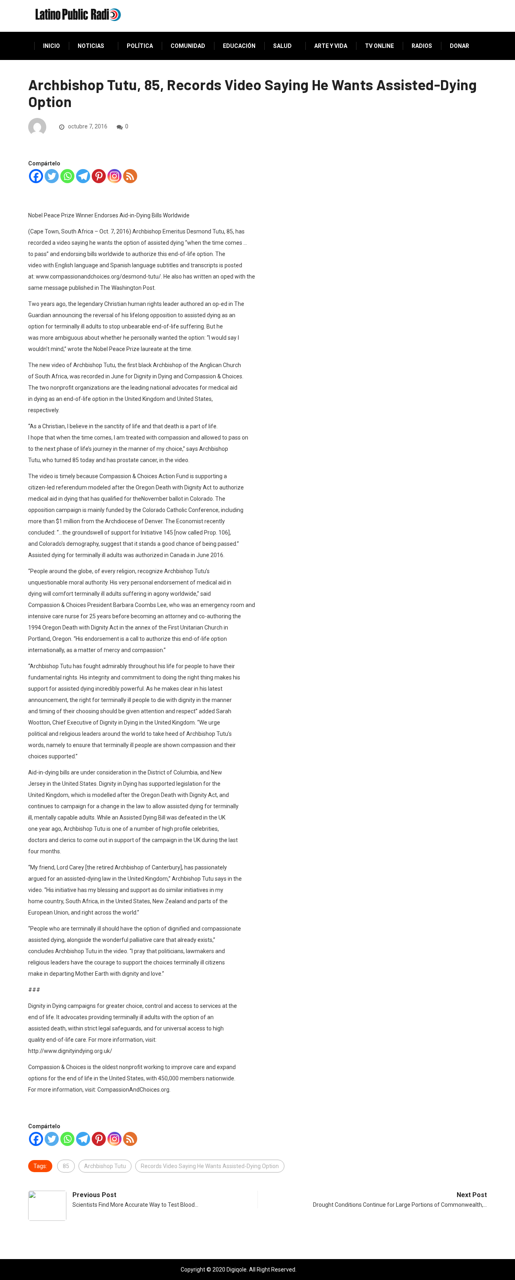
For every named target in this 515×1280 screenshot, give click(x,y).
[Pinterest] (99, 176)
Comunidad (188, 46)
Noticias (91, 46)
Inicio (51, 46)
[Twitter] (52, 176)
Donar (459, 46)
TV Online (379, 46)
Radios (422, 46)
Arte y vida (330, 46)
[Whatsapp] (67, 176)
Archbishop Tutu (105, 1166)
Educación (239, 46)
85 (66, 1166)
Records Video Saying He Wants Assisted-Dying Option (210, 1166)
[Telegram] (83, 176)
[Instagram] (114, 176)
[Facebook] (36, 176)
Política (140, 46)
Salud (282, 46)
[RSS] (130, 176)
